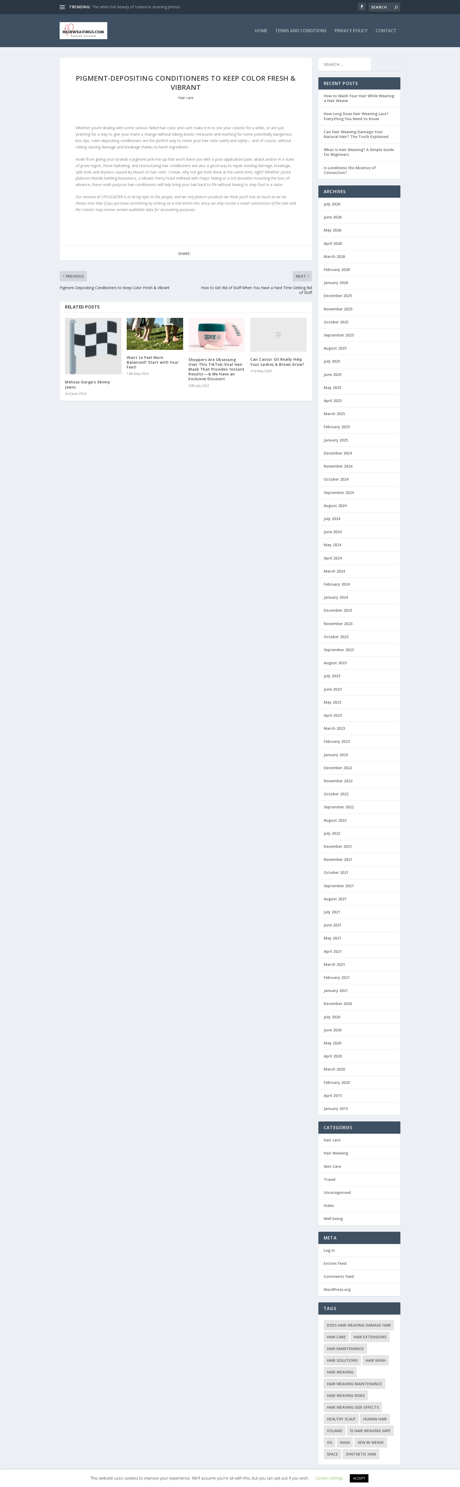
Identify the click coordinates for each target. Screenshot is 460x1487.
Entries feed (335, 1263)
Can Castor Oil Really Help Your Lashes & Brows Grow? (277, 362)
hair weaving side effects (353, 1407)
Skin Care (332, 1166)
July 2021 (332, 911)
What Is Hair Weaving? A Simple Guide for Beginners (359, 152)
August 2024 (335, 505)
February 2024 (337, 584)
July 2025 (332, 361)
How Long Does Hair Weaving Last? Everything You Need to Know (356, 116)
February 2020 (337, 1082)
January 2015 (336, 1108)
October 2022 (336, 793)
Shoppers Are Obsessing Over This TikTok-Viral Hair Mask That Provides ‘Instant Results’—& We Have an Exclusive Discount (216, 369)
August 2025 (335, 348)
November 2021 (338, 859)
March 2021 (334, 964)
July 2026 (332, 203)
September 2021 (339, 885)
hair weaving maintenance (354, 1383)
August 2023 (335, 662)
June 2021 (333, 924)
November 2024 (338, 466)
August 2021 (335, 898)
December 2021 (338, 846)
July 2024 (332, 518)
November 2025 (338, 308)
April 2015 (333, 1095)
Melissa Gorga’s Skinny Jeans (87, 384)
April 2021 (333, 951)
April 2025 (333, 400)
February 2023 (337, 741)
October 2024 (336, 479)
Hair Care (336, 1336)
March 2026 (334, 256)
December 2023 (338, 610)
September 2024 (339, 492)
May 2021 (332, 938)
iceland (334, 1430)
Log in (329, 1250)
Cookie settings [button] (329, 1478)
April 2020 (333, 1056)
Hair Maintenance (345, 1348)
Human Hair (375, 1418)
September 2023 (339, 649)
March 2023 (334, 728)
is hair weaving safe (370, 1430)
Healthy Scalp (341, 1418)
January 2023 (336, 754)
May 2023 (332, 702)
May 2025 (332, 387)
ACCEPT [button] (359, 1478)
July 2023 (332, 675)
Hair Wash (375, 1360)
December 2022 (338, 767)
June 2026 (333, 217)
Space (332, 1454)
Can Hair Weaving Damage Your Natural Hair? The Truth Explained (356, 134)
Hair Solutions (342, 1360)
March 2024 (334, 571)
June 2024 (333, 531)
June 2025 (333, 374)
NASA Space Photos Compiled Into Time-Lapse (133, 6)
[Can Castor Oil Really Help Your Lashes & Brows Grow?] (278, 335)
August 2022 (335, 820)
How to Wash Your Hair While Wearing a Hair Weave (359, 98)
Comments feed (339, 1276)
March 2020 (334, 1069)
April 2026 (333, 243)
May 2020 (332, 1043)
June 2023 (333, 689)
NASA (345, 1442)
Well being (333, 1218)
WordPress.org (337, 1289)
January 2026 (336, 282)
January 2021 (336, 990)
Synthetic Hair (361, 1454)
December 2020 (338, 1003)
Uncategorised (337, 1192)
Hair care (186, 97)
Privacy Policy (351, 31)
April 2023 (333, 715)
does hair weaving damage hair (359, 1325)
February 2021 (337, 977)
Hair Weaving (336, 1153)
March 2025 (334, 413)
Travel (329, 1179)
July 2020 (332, 1016)
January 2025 (336, 440)
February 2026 (337, 269)
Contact (386, 31)
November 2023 (338, 623)
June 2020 (333, 1029)
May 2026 (332, 230)
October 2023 (336, 636)
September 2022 (339, 806)
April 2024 (333, 558)
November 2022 (338, 780)
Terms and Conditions (301, 31)
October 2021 (336, 872)
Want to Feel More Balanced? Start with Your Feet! (153, 362)
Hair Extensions (370, 1336)
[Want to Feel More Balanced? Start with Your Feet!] (155, 334)
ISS (329, 1442)
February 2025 (337, 426)
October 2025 (336, 322)
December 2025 (338, 295)
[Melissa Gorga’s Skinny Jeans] (93, 346)
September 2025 (339, 335)
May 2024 (332, 544)
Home (261, 31)
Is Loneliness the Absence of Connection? (350, 170)
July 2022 (332, 833)
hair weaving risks (346, 1395)
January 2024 (336, 597)
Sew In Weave (371, 1442)
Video (329, 1205)
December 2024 (338, 453)
